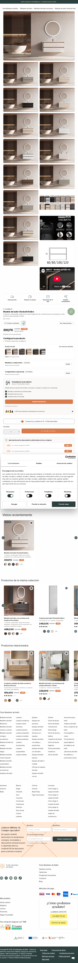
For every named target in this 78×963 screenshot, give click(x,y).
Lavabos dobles (21, 755)
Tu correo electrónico (35, 834)
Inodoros (3, 789)
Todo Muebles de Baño (10, 8)
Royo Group (20, 810)
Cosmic (18, 813)
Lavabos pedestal (22, 739)
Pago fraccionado (38, 795)
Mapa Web (45, 959)
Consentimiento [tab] (13, 463)
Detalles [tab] (39, 463)
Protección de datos (59, 950)
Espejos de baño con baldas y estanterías (37, 742)
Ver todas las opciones (66, 346)
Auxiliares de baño (6, 773)
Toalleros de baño (70, 724)
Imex (17, 795)
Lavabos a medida (22, 736)
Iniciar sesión (5, 902)
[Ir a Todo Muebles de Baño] (19, 866)
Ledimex (19, 816)
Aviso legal (43, 950)
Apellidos (56, 825)
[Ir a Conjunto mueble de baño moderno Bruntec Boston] (19, 666)
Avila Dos (19, 807)
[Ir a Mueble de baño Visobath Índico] (19, 535)
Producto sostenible (13, 323)
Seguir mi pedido (6, 915)
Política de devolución (66, 956)
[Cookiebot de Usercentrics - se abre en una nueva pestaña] (67, 457)
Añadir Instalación (39, 401)
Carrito (2, 909)
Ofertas (34, 789)
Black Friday (36, 792)
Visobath (8, 309)
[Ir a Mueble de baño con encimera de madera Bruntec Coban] (54, 666)
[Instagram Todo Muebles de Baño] (7, 879)
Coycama (19, 798)
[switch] (29, 495)
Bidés (2, 792)
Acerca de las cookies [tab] (64, 463)
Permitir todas (64, 504)
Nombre (30, 825)
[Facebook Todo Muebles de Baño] (2, 879)
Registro (3, 905)
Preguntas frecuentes (47, 875)
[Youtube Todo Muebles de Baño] (11, 879)
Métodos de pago (48, 956)
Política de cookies (48, 953)
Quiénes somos (45, 869)
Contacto (42, 878)
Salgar (18, 789)
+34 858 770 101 (58, 916)
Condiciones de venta (66, 953)
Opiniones (43, 872)
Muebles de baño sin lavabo (43, 8)
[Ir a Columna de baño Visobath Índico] (54, 601)
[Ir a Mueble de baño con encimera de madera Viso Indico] (19, 601)
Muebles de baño (26, 8)
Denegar (14, 504)
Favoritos (3, 912)
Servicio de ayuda (58, 923)
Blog (40, 881)
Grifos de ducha (53, 720)
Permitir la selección (39, 504)
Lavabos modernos (22, 720)
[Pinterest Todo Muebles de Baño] (16, 879)
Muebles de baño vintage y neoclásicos (6, 736)
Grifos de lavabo (53, 724)
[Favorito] (31, 523)
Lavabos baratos (21, 730)
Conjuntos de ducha (55, 739)
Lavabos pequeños (22, 733)
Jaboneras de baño (70, 751)
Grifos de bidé (53, 755)
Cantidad (6, 427)
